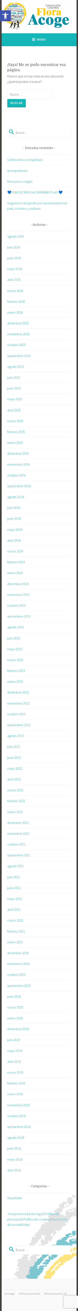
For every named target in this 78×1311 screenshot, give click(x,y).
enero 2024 (15, 573)
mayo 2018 (14, 1159)
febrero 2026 (16, 301)
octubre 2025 (16, 345)
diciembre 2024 (18, 453)
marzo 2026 (15, 291)
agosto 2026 (15, 236)
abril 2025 (14, 410)
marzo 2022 (15, 790)
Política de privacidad (29, 1293)
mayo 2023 (14, 649)
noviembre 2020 (18, 964)
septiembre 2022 (19, 725)
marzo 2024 (15, 551)
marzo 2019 (15, 1072)
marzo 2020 (15, 1007)
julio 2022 (13, 746)
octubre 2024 (16, 475)
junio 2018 (14, 1148)
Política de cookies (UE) (55, 1293)
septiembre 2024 (19, 486)
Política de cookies (36, 1219)
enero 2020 (15, 1018)
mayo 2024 (14, 529)
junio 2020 (14, 996)
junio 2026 (14, 258)
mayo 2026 (14, 269)
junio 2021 (14, 888)
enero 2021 (15, 942)
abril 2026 (14, 280)
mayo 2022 (14, 768)
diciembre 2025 (18, 323)
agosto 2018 (15, 1137)
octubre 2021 (16, 844)
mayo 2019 (14, 1051)
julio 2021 (13, 877)
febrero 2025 (16, 432)
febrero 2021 (16, 931)
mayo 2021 (14, 899)
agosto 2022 (15, 736)
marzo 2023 (15, 660)
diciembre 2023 (18, 584)
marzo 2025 (15, 421)
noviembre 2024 (18, 464)
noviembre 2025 (18, 334)
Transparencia (17, 1214)
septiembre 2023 (19, 616)
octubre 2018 (16, 1116)
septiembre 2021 (19, 855)
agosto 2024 (15, 497)
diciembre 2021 (18, 823)
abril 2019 (14, 1061)
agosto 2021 (15, 866)
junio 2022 (14, 757)
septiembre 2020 (19, 986)
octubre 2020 (16, 974)
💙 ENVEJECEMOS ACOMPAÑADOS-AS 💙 (35, 192)
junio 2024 (14, 518)
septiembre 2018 (19, 1127)
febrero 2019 (16, 1083)
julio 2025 (13, 377)
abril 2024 (14, 540)
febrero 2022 (16, 801)
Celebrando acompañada (25, 160)
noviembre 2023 (18, 595)
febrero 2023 (16, 671)
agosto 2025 (15, 367)
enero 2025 (15, 442)
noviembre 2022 (18, 703)
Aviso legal (35, 1214)
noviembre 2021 (18, 833)
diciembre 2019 (18, 1029)
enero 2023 (15, 681)
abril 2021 (14, 909)
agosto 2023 (15, 627)
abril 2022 (14, 779)
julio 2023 (13, 638)
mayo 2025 (14, 399)
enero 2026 (15, 312)
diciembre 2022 (18, 692)
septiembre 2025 (19, 356)
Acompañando (17, 171)
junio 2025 (14, 388)
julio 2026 (13, 247)
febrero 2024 (16, 562)
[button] (5, 15)
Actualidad (14, 1198)
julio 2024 (13, 508)
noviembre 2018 (18, 1105)
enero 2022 (15, 812)
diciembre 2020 (18, 953)
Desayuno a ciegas (19, 181)
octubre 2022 (16, 714)
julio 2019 (13, 1040)
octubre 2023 (16, 605)
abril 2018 (14, 1170)
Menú (41, 39)
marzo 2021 (15, 920)
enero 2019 (15, 1094)
